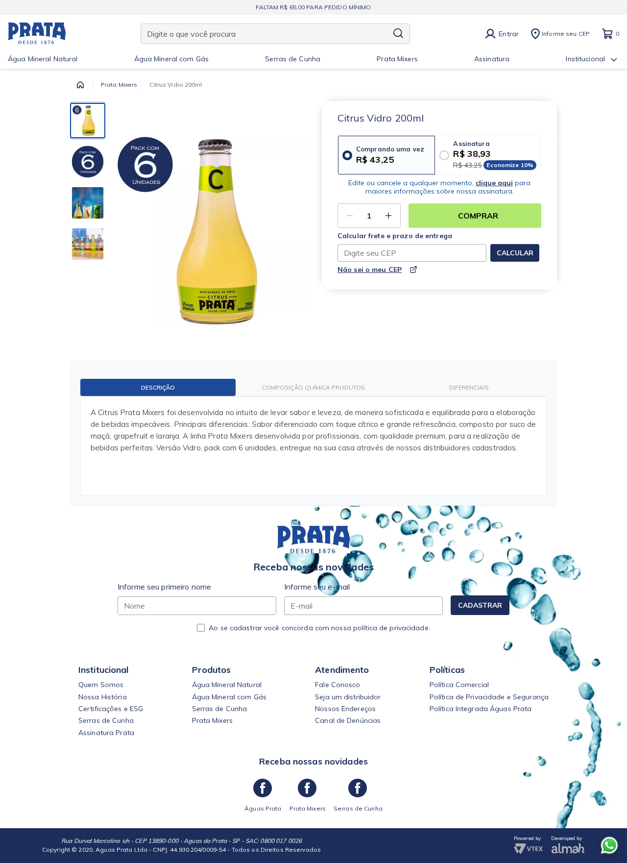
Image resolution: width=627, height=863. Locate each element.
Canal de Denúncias (348, 720)
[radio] (386, 155)
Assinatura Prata (106, 732)
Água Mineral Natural (42, 59)
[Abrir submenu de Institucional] (614, 59)
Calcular (515, 252)
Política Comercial (459, 684)
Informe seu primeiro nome (164, 587)
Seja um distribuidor (348, 696)
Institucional (585, 59)
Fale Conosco (337, 684)
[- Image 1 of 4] (87, 120)
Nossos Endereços (345, 708)
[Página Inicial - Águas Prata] (37, 34)
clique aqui (494, 182)
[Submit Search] (398, 34)
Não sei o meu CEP (370, 270)
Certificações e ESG (110, 708)
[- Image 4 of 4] (87, 244)
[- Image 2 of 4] (87, 161)
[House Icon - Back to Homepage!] (80, 84)
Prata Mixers (397, 59)
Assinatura (491, 59)
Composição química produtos (313, 387)
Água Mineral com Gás (171, 59)
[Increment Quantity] (388, 215)
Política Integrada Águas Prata (481, 708)
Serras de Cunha (292, 59)
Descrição (158, 387)
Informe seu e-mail (317, 587)
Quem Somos (100, 684)
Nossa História (102, 696)
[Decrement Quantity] (350, 215)
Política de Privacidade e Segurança (489, 696)
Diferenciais (469, 387)
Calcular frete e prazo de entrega (395, 236)
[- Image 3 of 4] (87, 203)
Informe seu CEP (566, 33)
